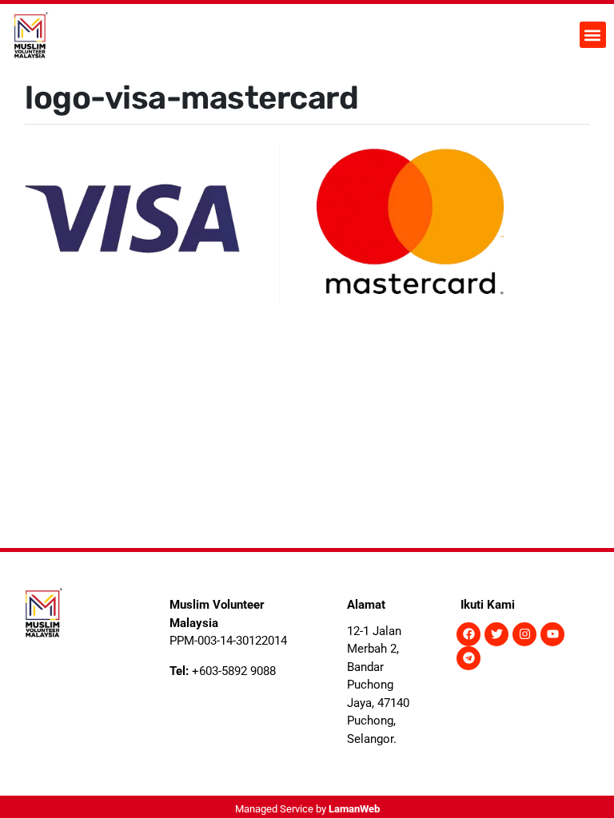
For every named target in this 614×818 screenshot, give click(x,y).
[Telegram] (468, 658)
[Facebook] (468, 634)
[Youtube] (552, 634)
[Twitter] (496, 634)
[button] (593, 35)
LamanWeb (354, 809)
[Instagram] (524, 634)
